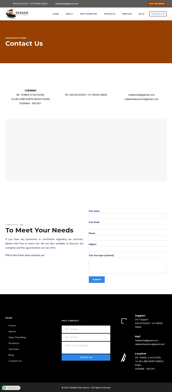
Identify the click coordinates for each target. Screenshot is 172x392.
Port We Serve (157, 4)
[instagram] (141, 4)
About (12, 331)
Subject (92, 244)
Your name (94, 211)
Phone (92, 233)
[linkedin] (136, 4)
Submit (97, 279)
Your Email (94, 222)
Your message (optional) (101, 255)
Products (14, 343)
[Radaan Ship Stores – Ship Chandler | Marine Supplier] (16, 14)
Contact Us (15, 361)
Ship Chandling (17, 337)
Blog (11, 355)
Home (12, 325)
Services (14, 349)
